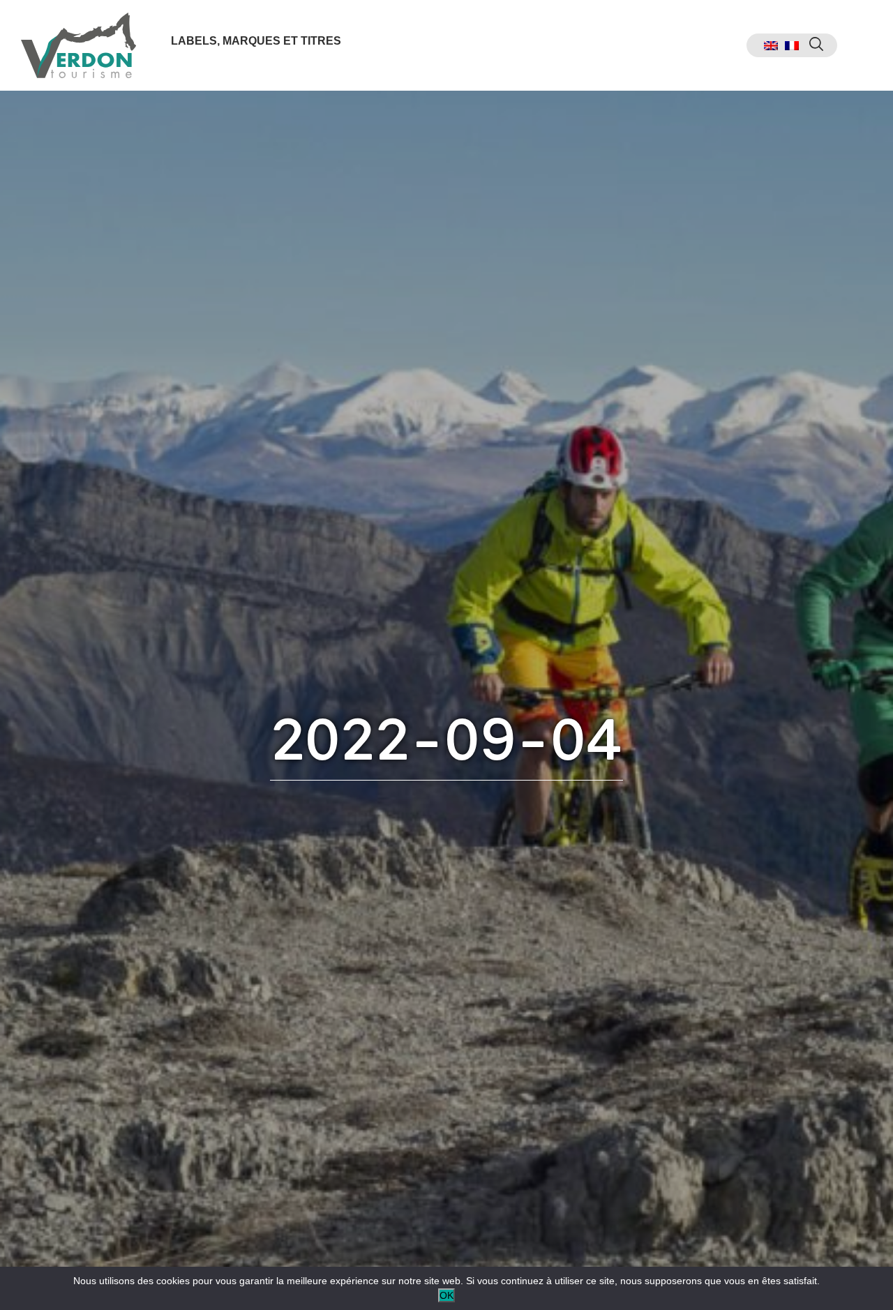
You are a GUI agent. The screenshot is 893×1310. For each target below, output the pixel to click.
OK (446, 1295)
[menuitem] (770, 45)
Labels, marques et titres (256, 41)
